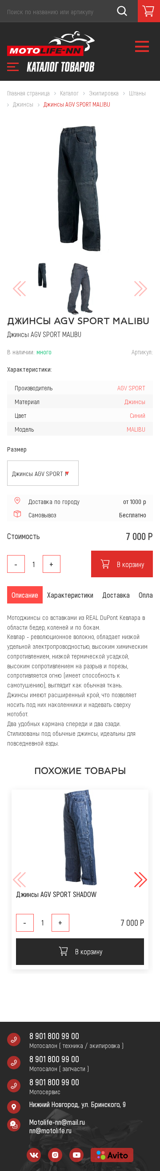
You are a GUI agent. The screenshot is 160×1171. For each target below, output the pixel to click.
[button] (139, 879)
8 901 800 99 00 (54, 1036)
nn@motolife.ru (50, 1130)
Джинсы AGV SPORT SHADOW (56, 894)
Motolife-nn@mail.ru (57, 1122)
